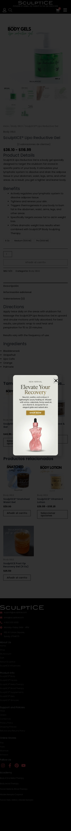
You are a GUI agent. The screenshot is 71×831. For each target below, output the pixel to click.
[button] (56, 380)
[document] (35, 415)
